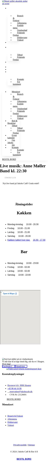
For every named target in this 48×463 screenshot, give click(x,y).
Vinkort (20, 40)
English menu (18, 26)
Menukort (13, 8)
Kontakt (12, 72)
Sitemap (31, 445)
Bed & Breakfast (11, 43)
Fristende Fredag (19, 34)
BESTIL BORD (24, 459)
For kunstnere (17, 83)
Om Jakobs (13, 67)
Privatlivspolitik (20, 445)
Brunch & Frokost (18, 18)
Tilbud (11, 47)
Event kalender (11, 63)
